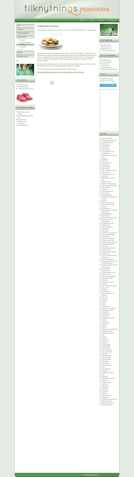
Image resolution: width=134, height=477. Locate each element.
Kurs (18, 25)
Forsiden (82, 20)
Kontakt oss (112, 20)
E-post (94, 30)
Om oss (92, 20)
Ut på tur (23, 40)
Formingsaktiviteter (26, 42)
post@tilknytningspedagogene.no (108, 475)
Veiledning (20, 29)
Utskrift (90, 30)
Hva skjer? (24, 47)
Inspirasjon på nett (22, 56)
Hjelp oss (102, 20)
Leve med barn (21, 37)
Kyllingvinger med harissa (48, 26)
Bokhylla (19, 52)
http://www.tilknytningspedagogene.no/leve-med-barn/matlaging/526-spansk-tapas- (60, 72)
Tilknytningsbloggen (23, 33)
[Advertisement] (53, 100)
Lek (22, 49)
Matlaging (23, 44)
